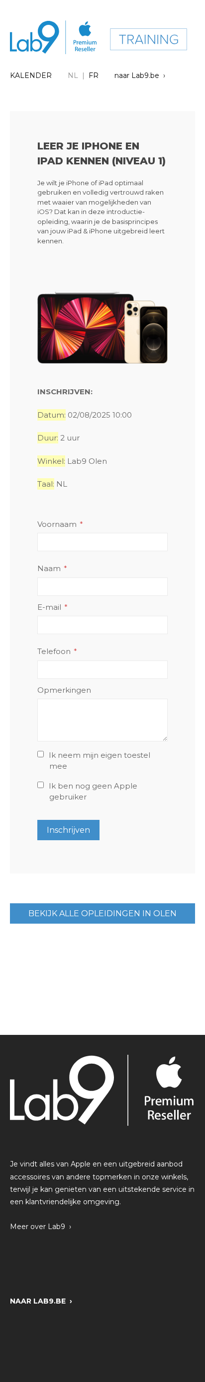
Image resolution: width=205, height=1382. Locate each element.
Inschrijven (68, 830)
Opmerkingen (64, 690)
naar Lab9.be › (139, 75)
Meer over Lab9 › (40, 1226)
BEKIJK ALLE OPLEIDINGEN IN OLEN (102, 913)
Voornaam (57, 524)
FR (94, 75)
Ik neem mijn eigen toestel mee (99, 760)
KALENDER (31, 75)
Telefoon (54, 651)
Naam (49, 568)
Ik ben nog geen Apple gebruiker (93, 791)
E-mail (49, 607)
